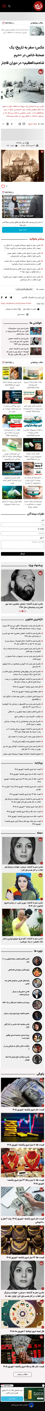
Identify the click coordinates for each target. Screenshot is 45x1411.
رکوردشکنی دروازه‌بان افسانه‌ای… (18, 969)
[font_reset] (7, 124)
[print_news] (20, 124)
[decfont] (3, 124)
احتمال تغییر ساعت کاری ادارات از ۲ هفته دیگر (24, 736)
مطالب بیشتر (22, 1374)
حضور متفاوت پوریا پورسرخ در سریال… (15, 1013)
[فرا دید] (38, 6)
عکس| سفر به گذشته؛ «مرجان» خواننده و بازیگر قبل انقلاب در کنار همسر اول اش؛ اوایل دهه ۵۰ (23, 800)
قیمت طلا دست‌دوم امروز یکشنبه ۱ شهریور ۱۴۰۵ (24, 816)
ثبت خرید (22, 230)
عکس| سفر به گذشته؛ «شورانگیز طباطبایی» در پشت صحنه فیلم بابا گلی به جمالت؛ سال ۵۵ (23, 680)
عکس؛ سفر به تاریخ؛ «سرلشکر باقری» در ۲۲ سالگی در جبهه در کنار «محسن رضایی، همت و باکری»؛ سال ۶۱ (22, 247)
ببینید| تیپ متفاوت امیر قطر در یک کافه (16, 1002)
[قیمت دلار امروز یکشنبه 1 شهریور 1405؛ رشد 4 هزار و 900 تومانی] (22, 1201)
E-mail (41, 529)
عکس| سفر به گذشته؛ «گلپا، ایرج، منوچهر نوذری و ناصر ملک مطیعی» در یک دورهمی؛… (23, 940)
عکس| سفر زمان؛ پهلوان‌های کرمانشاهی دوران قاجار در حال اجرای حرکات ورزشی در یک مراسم (21, 673)
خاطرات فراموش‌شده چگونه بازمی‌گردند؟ (26, 741)
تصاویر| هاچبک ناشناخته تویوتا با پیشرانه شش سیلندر (22, 754)
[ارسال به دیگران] (24, 124)
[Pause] (4, 216)
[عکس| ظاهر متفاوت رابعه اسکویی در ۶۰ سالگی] (36, 961)
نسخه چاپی (21, 314)
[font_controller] (12, 124)
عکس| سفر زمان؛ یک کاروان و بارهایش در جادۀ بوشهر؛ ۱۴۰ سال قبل (22, 665)
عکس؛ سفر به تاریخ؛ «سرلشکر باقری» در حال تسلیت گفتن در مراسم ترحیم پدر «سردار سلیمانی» (22, 263)
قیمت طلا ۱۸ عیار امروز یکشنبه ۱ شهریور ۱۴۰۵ (25, 774)
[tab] (25, 611)
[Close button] (43, 1385)
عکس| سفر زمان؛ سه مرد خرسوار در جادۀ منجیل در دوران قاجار (23, 657)
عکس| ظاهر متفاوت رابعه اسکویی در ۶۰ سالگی (24, 711)
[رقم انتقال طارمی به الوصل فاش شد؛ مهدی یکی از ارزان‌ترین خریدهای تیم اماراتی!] (36, 983)
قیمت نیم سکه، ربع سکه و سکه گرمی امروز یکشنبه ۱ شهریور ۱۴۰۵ (23, 822)
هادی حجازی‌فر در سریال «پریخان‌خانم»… (20, 993)
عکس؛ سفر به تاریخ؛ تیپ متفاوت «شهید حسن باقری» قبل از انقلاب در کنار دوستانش (22, 278)
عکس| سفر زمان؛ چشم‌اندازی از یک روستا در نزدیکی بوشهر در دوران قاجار (22, 723)
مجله (40, 833)
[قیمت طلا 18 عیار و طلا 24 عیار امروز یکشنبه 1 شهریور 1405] (22, 1162)
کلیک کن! (12, 1398)
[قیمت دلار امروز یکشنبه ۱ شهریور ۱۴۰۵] (22, 1092)
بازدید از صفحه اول (29, 309)
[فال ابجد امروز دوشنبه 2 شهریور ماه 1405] (22, 1313)
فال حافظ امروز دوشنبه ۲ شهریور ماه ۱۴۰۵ (26, 691)
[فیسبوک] (1, 298)
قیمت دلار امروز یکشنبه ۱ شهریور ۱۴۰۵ (28, 769)
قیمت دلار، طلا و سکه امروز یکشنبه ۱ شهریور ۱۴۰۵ (24, 811)
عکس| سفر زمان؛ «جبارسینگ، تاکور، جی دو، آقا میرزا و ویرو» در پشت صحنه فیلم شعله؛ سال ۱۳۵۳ (22, 627)
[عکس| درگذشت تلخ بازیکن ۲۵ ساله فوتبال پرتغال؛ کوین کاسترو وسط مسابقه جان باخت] (36, 1059)
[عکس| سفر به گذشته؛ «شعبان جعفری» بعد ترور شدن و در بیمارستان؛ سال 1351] (36, 341)
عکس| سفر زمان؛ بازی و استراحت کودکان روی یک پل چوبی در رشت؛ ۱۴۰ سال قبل (22, 748)
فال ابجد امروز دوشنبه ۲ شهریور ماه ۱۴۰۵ (27, 686)
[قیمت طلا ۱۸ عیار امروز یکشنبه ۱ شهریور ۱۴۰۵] (22, 1127)
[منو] (4, 6)
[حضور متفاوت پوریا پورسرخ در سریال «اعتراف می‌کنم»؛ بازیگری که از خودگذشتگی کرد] (36, 1016)
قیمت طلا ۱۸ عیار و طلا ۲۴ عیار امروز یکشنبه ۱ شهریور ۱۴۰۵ (22, 780)
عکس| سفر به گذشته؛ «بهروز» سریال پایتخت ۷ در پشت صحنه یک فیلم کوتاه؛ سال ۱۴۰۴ (23, 730)
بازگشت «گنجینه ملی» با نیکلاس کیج (28, 716)
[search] (9, 6)
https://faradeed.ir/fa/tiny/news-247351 (16, 303)
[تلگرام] (11, 298)
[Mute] (7, 216)
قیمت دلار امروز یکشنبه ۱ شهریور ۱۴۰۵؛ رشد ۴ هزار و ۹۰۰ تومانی (21, 788)
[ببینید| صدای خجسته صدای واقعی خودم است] (36, 1037)
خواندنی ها (36, 323)
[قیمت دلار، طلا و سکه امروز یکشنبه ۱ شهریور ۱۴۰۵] (22, 1349)
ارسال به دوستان (11, 309)
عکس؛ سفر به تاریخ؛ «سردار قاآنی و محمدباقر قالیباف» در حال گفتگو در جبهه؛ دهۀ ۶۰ (22, 270)
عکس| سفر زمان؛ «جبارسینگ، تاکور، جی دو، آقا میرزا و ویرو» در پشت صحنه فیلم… (17, 331)
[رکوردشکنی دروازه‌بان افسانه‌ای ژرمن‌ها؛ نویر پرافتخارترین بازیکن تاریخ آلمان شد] (36, 972)
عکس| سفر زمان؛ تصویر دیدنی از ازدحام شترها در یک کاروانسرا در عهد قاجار (22, 650)
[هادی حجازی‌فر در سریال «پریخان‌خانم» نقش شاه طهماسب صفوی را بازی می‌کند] (36, 994)
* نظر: (42, 538)
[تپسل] (3, 192)
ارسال (22, 553)
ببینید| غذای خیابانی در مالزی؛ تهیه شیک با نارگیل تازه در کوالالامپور (22, 698)
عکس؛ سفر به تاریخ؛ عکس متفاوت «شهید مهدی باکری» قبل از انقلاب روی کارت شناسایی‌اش (24, 255)
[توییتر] (6, 298)
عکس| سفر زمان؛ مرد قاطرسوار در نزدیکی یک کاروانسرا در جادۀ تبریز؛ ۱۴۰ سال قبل (21, 705)
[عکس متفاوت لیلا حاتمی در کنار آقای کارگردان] (36, 1026)
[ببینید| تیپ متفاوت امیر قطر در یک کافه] (36, 1005)
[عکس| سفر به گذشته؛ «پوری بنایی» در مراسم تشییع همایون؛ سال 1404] (22, 886)
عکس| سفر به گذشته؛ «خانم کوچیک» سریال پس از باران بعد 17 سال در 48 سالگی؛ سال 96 (17, 351)
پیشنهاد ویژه (36, 565)
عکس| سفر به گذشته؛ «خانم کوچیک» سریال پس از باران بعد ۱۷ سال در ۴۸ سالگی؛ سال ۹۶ (23, 642)
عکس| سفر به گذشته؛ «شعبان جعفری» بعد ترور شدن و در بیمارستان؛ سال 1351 (18, 341)
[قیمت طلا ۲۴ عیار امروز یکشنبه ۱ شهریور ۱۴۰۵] (22, 1240)
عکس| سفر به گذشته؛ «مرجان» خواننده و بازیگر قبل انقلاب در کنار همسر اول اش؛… (24, 869)
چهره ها (38, 951)
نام (43, 520)
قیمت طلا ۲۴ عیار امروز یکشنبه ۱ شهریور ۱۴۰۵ (25, 794)
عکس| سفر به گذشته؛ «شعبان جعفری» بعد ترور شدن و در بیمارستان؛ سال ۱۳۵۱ (21, 635)
